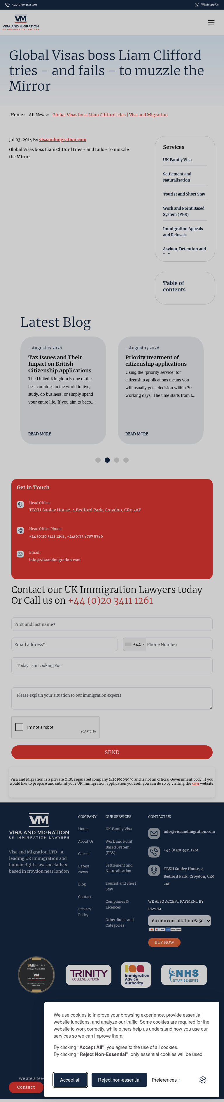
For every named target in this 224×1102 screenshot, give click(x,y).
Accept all (70, 1079)
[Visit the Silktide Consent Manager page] (203, 1080)
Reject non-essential (119, 1079)
